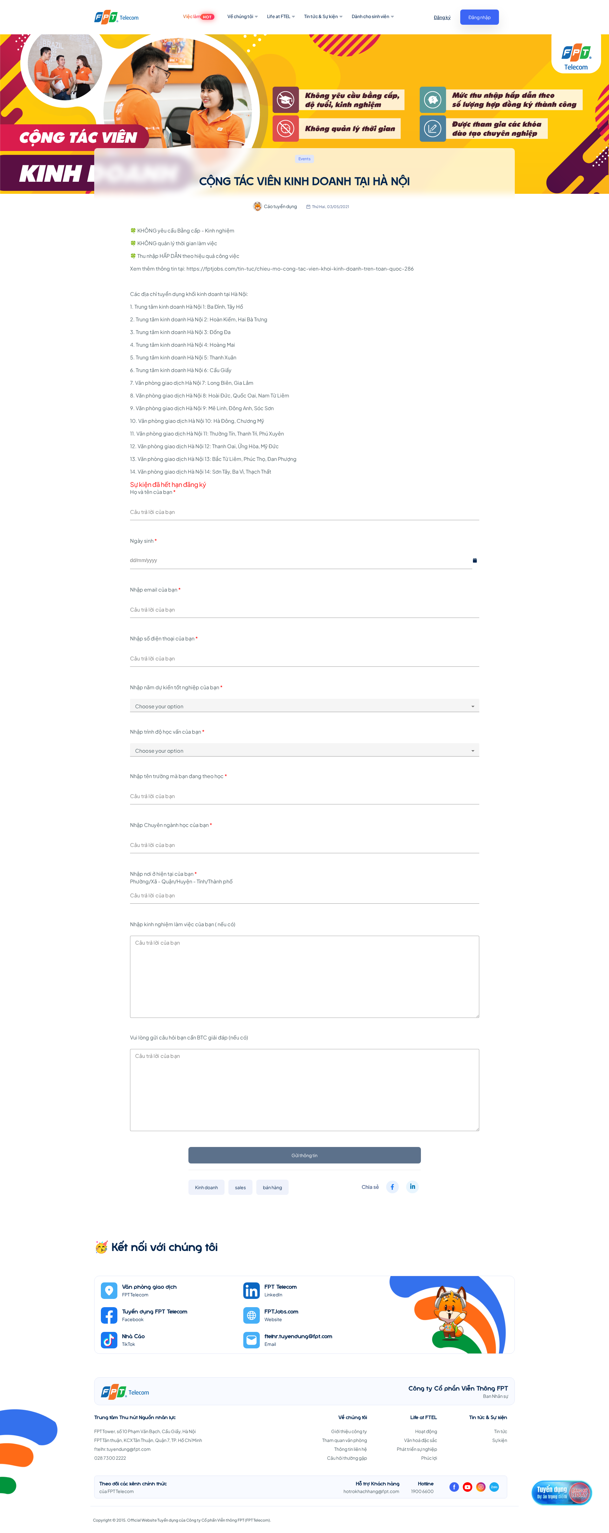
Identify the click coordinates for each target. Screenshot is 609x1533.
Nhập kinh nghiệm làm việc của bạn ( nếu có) (183, 924)
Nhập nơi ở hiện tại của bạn (163, 873)
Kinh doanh (206, 1187)
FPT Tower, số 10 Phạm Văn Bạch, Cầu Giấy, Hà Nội (145, 1431)
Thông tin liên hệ (350, 1449)
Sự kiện (499, 1440)
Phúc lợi (429, 1458)
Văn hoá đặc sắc (420, 1440)
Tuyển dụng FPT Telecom (154, 1311)
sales (240, 1187)
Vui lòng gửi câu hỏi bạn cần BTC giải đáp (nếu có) (189, 1037)
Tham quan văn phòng (344, 1440)
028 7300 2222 (110, 1458)
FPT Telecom (281, 1286)
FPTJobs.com (281, 1311)
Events (304, 158)
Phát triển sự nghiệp (417, 1449)
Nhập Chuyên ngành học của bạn (171, 825)
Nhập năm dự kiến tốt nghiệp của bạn (176, 687)
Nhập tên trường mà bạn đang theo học (178, 776)
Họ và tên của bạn (153, 491)
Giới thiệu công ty (349, 1431)
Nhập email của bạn (155, 589)
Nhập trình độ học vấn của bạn (167, 731)
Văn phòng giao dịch (149, 1286)
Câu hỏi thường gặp (347, 1458)
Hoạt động (426, 1431)
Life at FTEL (278, 16)
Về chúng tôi (240, 16)
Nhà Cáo (133, 1336)
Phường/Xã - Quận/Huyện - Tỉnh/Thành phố (181, 881)
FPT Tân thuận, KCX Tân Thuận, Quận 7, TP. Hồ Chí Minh (148, 1440)
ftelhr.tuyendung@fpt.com (298, 1336)
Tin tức (500, 1431)
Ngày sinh (143, 540)
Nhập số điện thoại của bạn (164, 638)
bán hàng (272, 1187)
